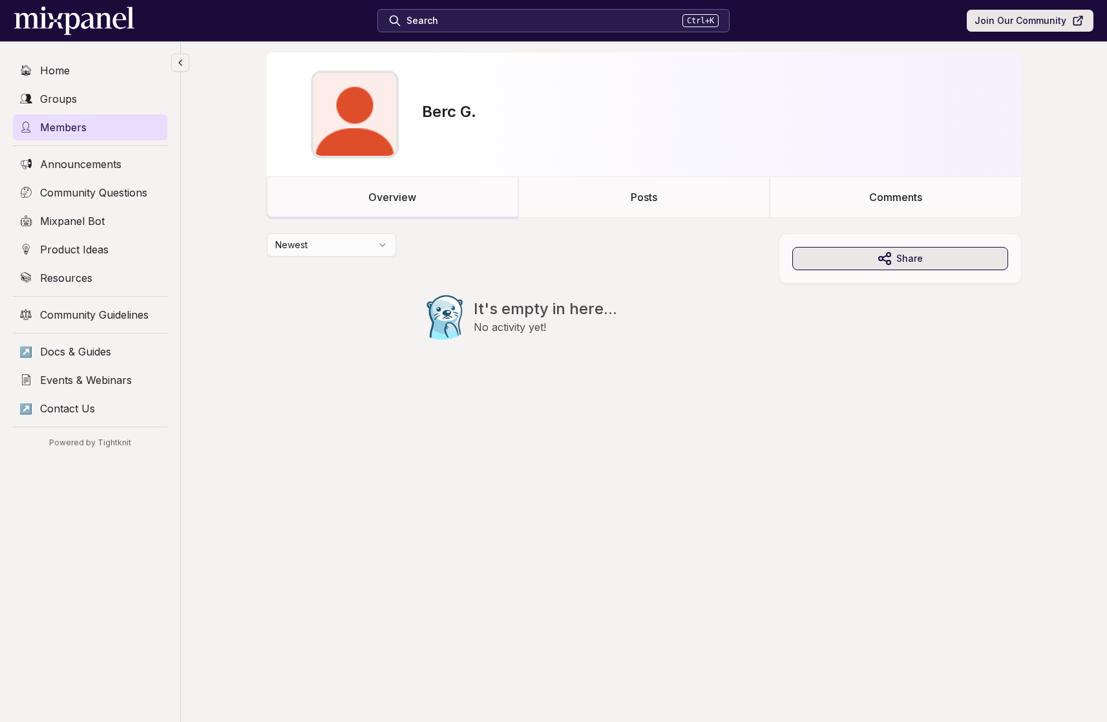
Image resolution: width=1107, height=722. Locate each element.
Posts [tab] (644, 197)
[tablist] (644, 197)
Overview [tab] (392, 197)
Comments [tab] (895, 197)
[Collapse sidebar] (180, 63)
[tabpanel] (644, 312)
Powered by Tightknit (90, 442)
